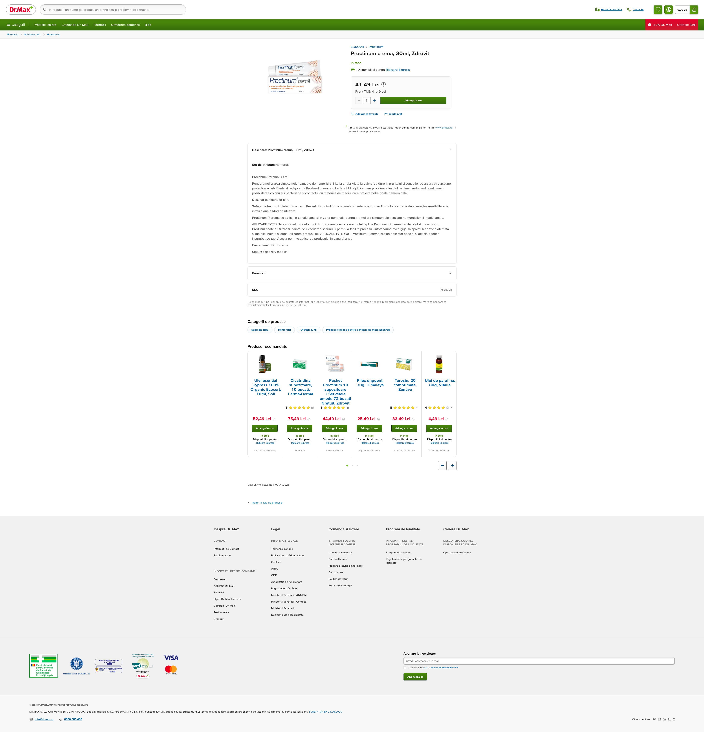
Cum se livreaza (338, 559)
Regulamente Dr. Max (284, 588)
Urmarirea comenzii (125, 25)
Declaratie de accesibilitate (287, 614)
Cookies (276, 561)
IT (674, 719)
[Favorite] (658, 9)
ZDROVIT (357, 47)
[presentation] (265, 364)
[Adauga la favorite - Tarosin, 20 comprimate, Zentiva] (417, 355)
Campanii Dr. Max (224, 605)
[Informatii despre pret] (384, 84)
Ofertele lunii (308, 329)
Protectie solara (45, 25)
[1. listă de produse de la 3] (347, 465)
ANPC (274, 568)
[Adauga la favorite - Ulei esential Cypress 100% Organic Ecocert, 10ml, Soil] (278, 355)
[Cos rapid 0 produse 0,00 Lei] (694, 9)
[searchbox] (113, 9)
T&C (426, 667)
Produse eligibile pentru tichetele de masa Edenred (358, 329)
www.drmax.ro (444, 127)
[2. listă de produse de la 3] (352, 465)
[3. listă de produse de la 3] (357, 465)
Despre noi (220, 579)
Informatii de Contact (226, 548)
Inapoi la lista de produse (267, 502)
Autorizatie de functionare (286, 581)
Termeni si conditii (282, 548)
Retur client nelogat (340, 585)
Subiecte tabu (260, 329)
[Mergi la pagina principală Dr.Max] (21, 9)
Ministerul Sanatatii (282, 608)
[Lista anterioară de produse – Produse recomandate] (442, 465)
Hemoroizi (284, 329)
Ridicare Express (265, 443)
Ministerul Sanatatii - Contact (288, 601)
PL (669, 719)
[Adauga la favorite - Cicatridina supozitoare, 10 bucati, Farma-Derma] (313, 355)
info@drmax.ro (44, 719)
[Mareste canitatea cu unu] (374, 100)
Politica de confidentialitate (287, 555)
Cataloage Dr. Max (74, 25)
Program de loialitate (398, 552)
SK (664, 719)
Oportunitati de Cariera (457, 552)
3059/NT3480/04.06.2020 (325, 711)
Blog (148, 25)
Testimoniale (221, 612)
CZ (659, 719)
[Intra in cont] (668, 9)
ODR (274, 575)
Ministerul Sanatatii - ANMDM (289, 594)
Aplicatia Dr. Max (224, 585)
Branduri (219, 618)
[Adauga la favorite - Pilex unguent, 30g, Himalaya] (382, 355)
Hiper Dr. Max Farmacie (228, 599)
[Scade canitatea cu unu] (359, 100)
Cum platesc (336, 572)
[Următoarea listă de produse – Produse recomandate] (452, 465)
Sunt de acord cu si (433, 667)
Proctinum (376, 47)
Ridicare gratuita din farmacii (345, 565)
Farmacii (100, 25)
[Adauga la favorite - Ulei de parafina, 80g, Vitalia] (452, 355)
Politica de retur (338, 578)
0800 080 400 (73, 719)
